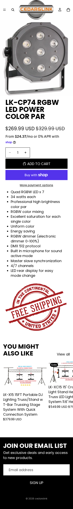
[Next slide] (65, 396)
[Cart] (68, 9)
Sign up (36, 482)
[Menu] (4, 9)
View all (63, 354)
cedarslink (41, 498)
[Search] (13, 9)
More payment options (36, 185)
